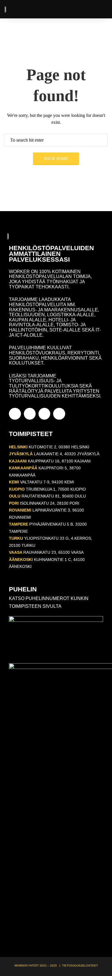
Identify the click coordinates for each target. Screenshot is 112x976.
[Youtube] (44, 414)
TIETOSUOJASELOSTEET (80, 965)
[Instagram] (30, 414)
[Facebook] (15, 414)
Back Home (56, 159)
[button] (103, 9)
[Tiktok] (59, 414)
